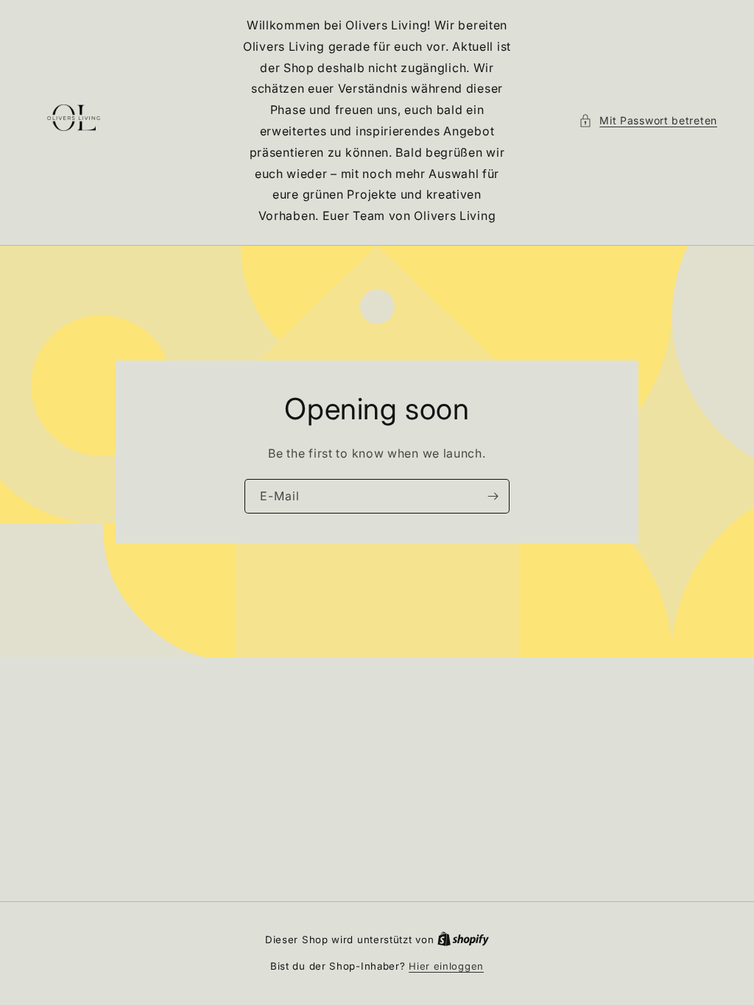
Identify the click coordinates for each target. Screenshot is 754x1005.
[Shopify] (463, 939)
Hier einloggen (446, 966)
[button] (648, 120)
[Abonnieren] (492, 496)
